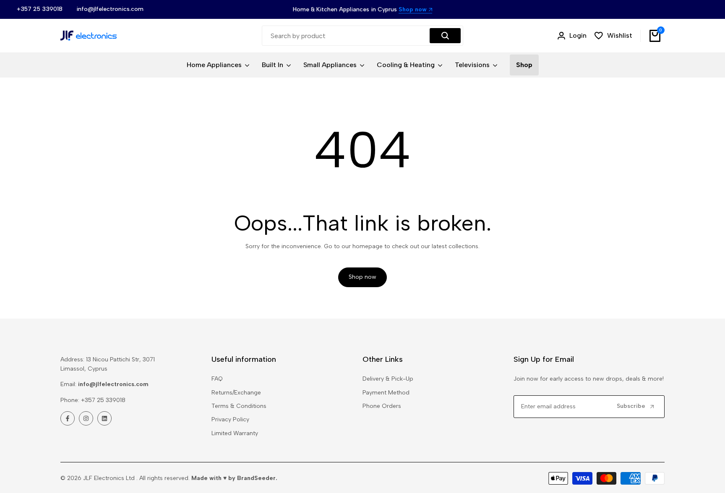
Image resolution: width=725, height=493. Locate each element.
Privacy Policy (230, 419)
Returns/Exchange (236, 392)
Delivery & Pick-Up (387, 378)
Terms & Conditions (238, 406)
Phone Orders (381, 406)
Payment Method (385, 392)
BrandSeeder (256, 478)
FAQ (217, 378)
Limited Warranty (234, 433)
